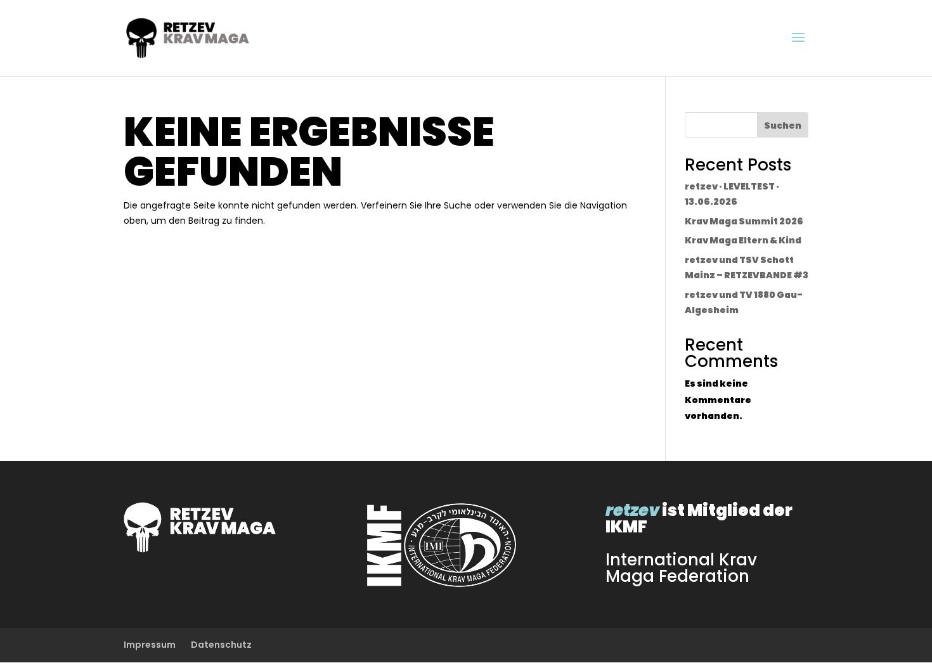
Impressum (150, 644)
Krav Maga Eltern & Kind (743, 240)
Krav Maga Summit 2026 (744, 221)
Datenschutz (221, 644)
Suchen (782, 125)
